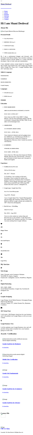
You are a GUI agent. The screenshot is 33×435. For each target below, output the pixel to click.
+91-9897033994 (5, 424)
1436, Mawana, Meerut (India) (10, 417)
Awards (6, 17)
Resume (6, 14)
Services (6, 16)
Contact (6, 19)
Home (6, 11)
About (6, 13)
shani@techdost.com (7, 420)
